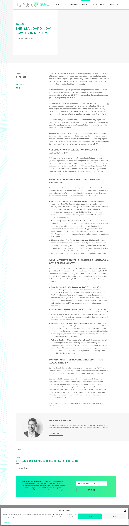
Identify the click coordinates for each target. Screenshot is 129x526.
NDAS (18, 88)
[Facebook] (16, 77)
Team (95, 5)
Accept (89, 516)
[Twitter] (20, 77)
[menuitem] (57, 4)
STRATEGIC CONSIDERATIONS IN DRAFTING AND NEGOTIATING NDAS (47, 462)
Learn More (56, 433)
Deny (114, 516)
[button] (125, 511)
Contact (113, 5)
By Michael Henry (22, 468)
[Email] (24, 77)
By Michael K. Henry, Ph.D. (24, 38)
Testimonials (71, 5)
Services (57, 5)
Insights (85, 5)
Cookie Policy (6, 522)
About (103, 5)
